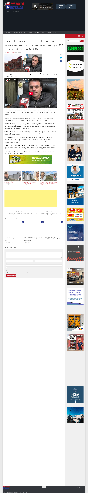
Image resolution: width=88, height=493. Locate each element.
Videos (54, 32)
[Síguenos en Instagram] (83, 36)
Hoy (9, 32)
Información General (17, 32)
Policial (24, 32)
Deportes (42, 32)
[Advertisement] (44, 22)
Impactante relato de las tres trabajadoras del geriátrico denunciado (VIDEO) (12, 239)
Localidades (36, 32)
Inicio (5, 32)
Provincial (49, 32)
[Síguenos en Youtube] (79, 36)
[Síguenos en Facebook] (77, 36)
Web (6, 263)
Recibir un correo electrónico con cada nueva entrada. (17, 272)
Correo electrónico (39, 258)
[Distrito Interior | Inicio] (14, 6)
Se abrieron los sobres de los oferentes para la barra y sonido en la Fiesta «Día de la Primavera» (33, 239)
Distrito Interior (10, 52)
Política (30, 32)
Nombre (8, 258)
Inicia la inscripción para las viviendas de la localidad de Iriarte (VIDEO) (12, 182)
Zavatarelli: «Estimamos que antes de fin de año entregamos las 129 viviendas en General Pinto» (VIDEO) (30, 182)
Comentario (8, 250)
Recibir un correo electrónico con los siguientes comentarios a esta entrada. (22, 269)
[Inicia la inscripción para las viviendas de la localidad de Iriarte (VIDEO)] (12, 176)
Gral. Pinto (7, 36)
